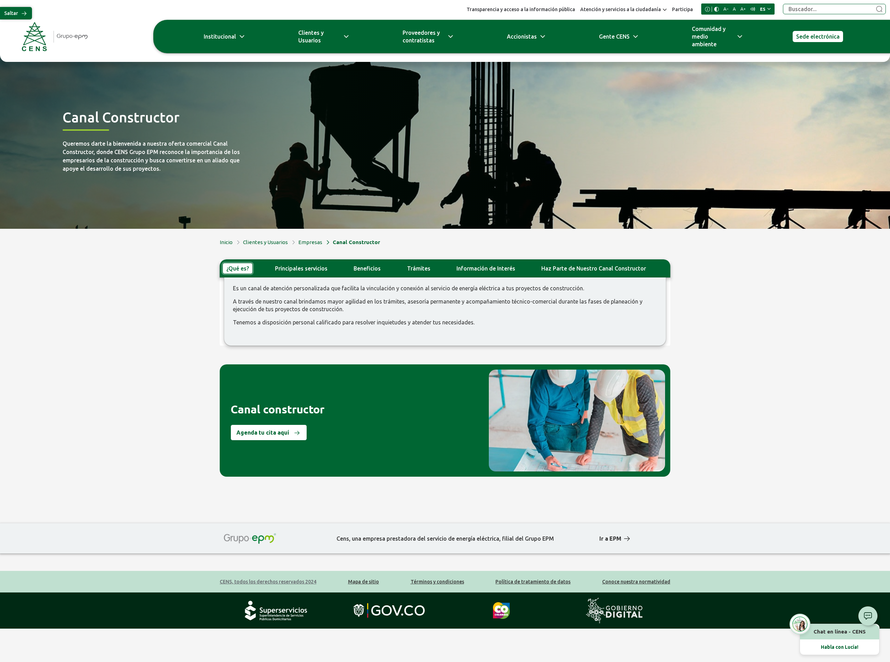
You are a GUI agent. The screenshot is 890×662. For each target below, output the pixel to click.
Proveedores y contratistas (421, 36)
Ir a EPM (610, 538)
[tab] (237, 268)
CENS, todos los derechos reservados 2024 (268, 581)
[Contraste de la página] (716, 9)
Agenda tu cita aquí (262, 432)
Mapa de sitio (363, 581)
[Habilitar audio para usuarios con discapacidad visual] (753, 9)
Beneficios (367, 268)
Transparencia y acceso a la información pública (521, 9)
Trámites (418, 268)
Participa (682, 9)
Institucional (220, 36)
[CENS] (74, 36)
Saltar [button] (11, 13)
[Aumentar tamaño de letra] (743, 9)
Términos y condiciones (437, 581)
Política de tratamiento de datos (533, 581)
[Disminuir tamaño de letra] (726, 9)
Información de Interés (485, 268)
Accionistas (522, 36)
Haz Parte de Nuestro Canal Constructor (593, 268)
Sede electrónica (818, 36)
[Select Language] (765, 9)
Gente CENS (614, 36)
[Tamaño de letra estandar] (734, 9)
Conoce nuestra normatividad (636, 581)
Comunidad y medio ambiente (709, 36)
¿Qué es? (237, 268)
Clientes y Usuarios (311, 36)
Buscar (879, 9)
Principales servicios (301, 268)
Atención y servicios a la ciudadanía (620, 9)
